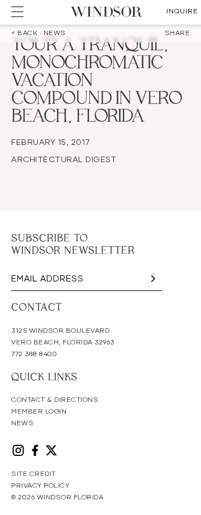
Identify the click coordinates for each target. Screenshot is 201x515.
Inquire (182, 11)
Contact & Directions (54, 400)
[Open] (17, 11)
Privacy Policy (40, 486)
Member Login (38, 412)
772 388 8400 (34, 354)
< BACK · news (38, 33)
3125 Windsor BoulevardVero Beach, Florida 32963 (62, 337)
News (22, 423)
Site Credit (33, 474)
